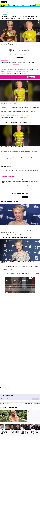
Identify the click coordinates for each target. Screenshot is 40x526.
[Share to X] (17, 54)
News (4, 12)
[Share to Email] (31, 54)
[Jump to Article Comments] (5, 54)
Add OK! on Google (20, 57)
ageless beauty (18, 107)
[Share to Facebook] (10, 54)
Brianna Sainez (15, 49)
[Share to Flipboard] (24, 54)
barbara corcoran (9, 12)
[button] (2, 2)
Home (2, 12)
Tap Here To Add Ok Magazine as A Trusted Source (15, 77)
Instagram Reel (16, 64)
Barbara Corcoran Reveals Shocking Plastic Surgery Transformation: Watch (17, 179)
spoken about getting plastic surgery (22, 151)
